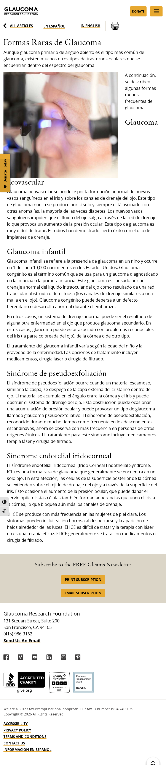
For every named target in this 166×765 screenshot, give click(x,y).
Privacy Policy (17, 730)
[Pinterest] (77, 657)
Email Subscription (83, 593)
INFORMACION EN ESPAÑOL (27, 749)
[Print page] (115, 26)
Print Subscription (83, 579)
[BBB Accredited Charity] (24, 682)
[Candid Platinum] (83, 682)
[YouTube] (34, 657)
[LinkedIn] (49, 657)
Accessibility (15, 723)
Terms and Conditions (24, 736)
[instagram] (63, 657)
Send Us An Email (21, 640)
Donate (138, 11)
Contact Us (14, 743)
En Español (54, 26)
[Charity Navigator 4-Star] (59, 682)
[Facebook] (6, 657)
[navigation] (83, 736)
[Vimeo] (20, 657)
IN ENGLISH (90, 25)
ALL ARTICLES (21, 25)
